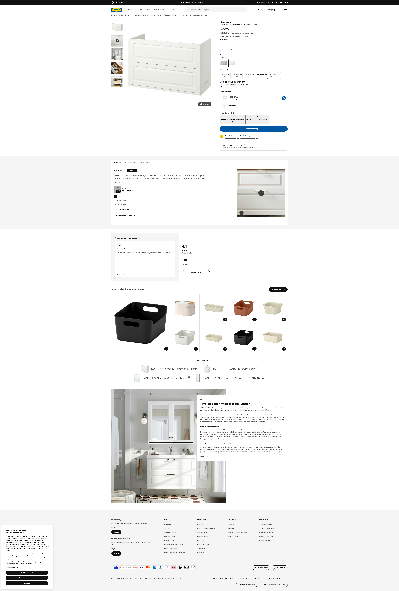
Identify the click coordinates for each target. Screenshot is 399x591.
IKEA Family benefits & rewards (238, 532)
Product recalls (169, 540)
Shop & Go (201, 552)
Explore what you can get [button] (249, 138)
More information (12, 567)
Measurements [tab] (146, 162)
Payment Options (170, 536)
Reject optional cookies (27, 578)
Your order (231, 528)
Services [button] (171, 10)
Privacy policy (240, 578)
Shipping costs (225, 33)
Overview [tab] (118, 162)
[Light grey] (224, 63)
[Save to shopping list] (285, 23)
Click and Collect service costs (241, 33)
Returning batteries (170, 548)
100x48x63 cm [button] (251, 24)
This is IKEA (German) (266, 524)
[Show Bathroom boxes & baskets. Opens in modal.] (185, 308)
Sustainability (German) (267, 532)
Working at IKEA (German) (267, 528)
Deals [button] (148, 10)
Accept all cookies (27, 573)
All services (168, 524)
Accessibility (213, 578)
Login (113, 527)
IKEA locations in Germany (206, 528)
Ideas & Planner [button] (159, 10)
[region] (169, 64)
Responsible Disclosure (259, 578)
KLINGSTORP (233, 96)
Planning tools (202, 540)
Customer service (170, 532)
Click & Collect (202, 532)
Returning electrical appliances (174, 552)
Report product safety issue (173, 544)
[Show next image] (209, 64)
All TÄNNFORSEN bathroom (250, 378)
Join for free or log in (232, 138)
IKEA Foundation (264, 540)
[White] (232, 63)
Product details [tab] (130, 162)
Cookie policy (224, 578)
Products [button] (131, 10)
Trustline (285, 578)
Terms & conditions (274, 578)
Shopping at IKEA (203, 548)
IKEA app (200, 524)
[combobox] (215, 9)
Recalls (248, 578)
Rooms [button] (140, 10)
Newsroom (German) (266, 536)
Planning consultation (204, 544)
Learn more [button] (253, 148)
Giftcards (231, 524)
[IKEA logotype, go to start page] (116, 10)
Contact (167, 528)
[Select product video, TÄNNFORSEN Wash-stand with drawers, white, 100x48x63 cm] (117, 41)
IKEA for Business (234, 536)
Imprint (232, 578)
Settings (27, 583)
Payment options (203, 536)
